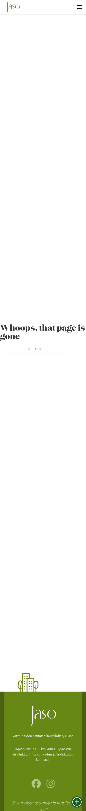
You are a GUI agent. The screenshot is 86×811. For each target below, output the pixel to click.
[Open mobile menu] (79, 7)
